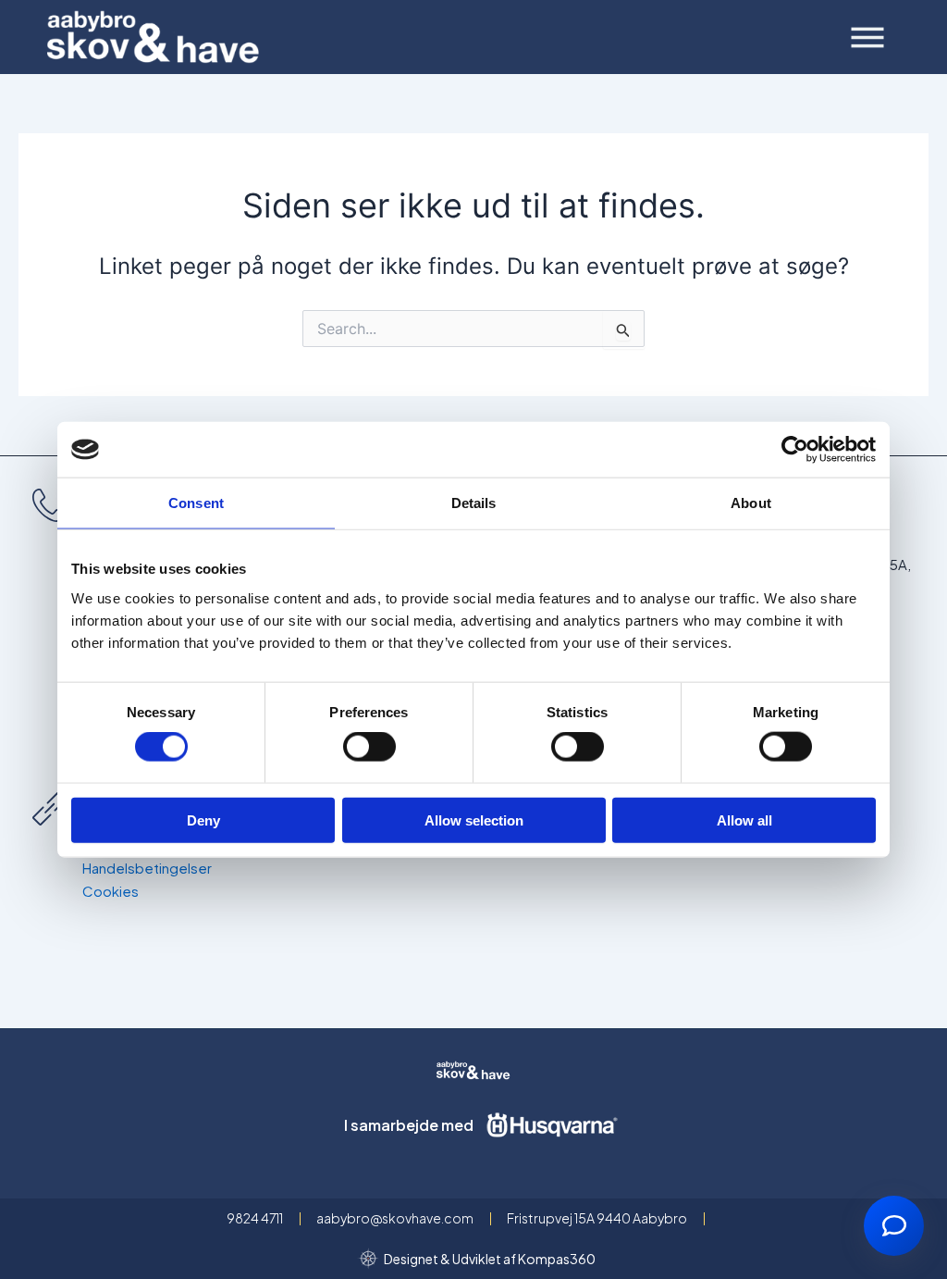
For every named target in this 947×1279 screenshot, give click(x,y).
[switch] (369, 747)
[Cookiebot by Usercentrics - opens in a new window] (795, 450)
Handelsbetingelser (147, 867)
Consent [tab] (196, 503)
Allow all (744, 819)
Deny (203, 819)
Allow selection (473, 819)
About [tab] (751, 503)
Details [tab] (474, 503)
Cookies (110, 891)
